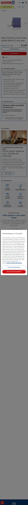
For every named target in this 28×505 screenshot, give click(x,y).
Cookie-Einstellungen (14, 267)
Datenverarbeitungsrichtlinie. (14, 263)
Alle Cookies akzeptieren (14, 271)
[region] (14, 252)
